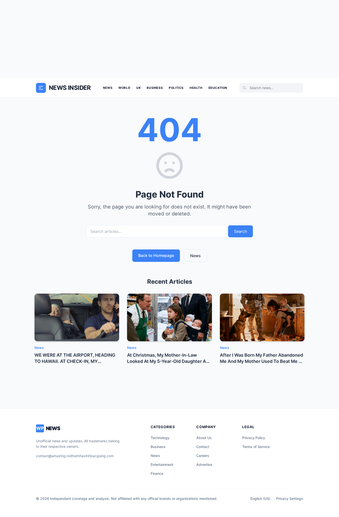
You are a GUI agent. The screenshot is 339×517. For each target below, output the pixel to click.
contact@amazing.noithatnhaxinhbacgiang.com (75, 456)
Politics (176, 88)
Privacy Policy (253, 438)
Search (240, 231)
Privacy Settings (289, 498)
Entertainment (162, 464)
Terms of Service (256, 447)
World (124, 88)
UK (138, 88)
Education (217, 88)
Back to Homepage (156, 255)
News (107, 88)
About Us (204, 438)
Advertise (204, 464)
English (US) (260, 498)
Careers (202, 455)
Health (196, 88)
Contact (202, 447)
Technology (160, 438)
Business (155, 88)
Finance (157, 473)
